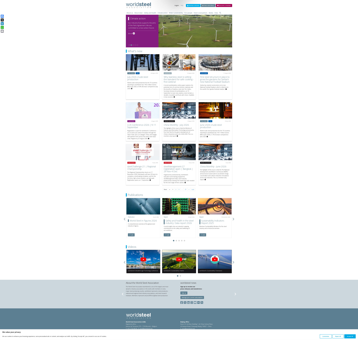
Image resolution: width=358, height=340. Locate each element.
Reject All (338, 336)
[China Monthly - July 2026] (179, 110)
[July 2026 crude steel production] (142, 62)
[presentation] (124, 219)
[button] (173, 240)
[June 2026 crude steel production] (215, 110)
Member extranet (193, 5)
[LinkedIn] (2, 24)
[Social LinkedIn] (188, 302)
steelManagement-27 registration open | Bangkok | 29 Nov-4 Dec (178, 169)
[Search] (220, 13)
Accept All (350, 336)
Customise (325, 336)
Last (193, 189)
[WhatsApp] (2, 27)
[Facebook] (2, 16)
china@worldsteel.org (188, 328)
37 (185, 189)
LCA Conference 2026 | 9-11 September (141, 126)
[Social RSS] (202, 302)
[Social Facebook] (182, 302)
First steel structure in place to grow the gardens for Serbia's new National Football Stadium (215, 79)
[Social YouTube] (195, 302)
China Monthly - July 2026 (176, 124)
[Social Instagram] (191, 302)
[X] (2, 20)
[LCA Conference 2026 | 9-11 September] (142, 110)
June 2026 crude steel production (211, 126)
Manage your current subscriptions (192, 297)
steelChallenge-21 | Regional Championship (141, 167)
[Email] (2, 31)
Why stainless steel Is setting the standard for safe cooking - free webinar (179, 79)
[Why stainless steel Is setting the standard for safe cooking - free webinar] (179, 62)
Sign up (184, 293)
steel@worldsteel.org (146, 328)
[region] (179, 334)
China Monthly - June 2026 (213, 166)
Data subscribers (209, 5)
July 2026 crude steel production (137, 78)
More (131, 33)
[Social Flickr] (198, 302)
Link (132, 235)
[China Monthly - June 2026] (215, 152)
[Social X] (185, 302)
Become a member (225, 5)
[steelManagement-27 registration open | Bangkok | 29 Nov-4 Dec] (179, 152)
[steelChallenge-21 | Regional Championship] (142, 152)
